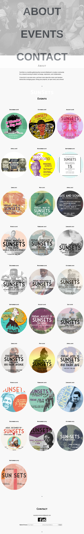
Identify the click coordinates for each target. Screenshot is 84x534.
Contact (42, 57)
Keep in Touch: (23, 524)
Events (42, 34)
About (42, 11)
